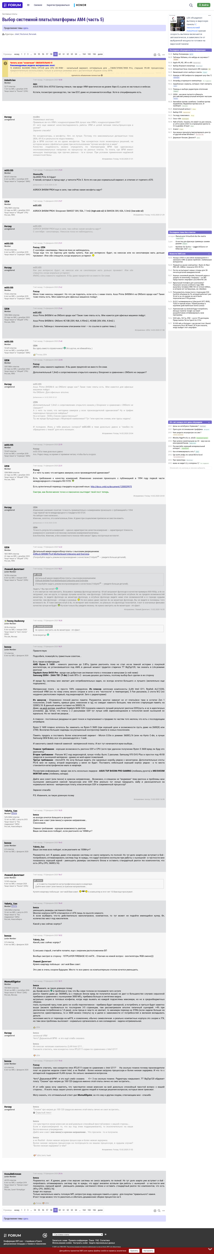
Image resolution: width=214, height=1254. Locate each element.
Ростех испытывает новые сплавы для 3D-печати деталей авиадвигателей (190, 271)
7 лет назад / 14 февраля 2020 (47, 80)
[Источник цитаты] (52, 130)
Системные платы (9, 14)
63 (72, 54)
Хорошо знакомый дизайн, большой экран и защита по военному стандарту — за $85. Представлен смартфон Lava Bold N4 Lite (191, 278)
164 (84, 54)
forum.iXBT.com (107, 1247)
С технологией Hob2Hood (193, 27)
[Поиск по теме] (159, 54)
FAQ (97, 1240)
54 (35, 54)
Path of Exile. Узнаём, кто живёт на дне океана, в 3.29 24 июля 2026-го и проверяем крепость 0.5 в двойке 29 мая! (192, 124)
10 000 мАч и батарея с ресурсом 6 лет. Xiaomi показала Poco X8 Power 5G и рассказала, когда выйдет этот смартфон (192, 325)
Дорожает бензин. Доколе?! (184, 138)
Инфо (161, 80)
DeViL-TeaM (46, 1155)
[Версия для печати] (155, 54)
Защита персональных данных (102, 1242)
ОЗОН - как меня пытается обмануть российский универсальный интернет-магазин (192, 95)
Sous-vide (177, 119)
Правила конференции (78, 1240)
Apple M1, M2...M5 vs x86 (182, 63)
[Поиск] (191, 5)
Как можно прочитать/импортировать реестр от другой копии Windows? (192, 133)
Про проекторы (179, 460)
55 (39, 54)
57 (47, 54)
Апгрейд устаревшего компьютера (187, 81)
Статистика (105, 1240)
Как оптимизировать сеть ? (184, 452)
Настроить (148, 1251)
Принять (134, 1251)
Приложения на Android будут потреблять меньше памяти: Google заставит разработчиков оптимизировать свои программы (190, 312)
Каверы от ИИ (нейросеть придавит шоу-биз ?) (192, 75)
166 (94, 54)
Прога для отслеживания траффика (188, 429)
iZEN (45, 355)
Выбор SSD (177, 112)
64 (76, 54)
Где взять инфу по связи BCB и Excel (188, 455)
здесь (25, 27)
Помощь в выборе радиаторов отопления (190, 89)
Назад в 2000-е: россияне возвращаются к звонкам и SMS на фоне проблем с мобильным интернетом (192, 260)
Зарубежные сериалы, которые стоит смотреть (192, 84)
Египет (175, 129)
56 (43, 54)
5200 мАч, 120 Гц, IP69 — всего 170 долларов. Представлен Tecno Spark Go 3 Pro (191, 319)
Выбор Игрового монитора (184, 66)
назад (16, 54)
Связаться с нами (59, 1240)
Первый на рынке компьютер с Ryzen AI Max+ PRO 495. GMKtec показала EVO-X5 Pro (191, 266)
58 (51, 54)
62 (68, 54)
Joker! (17, 34)
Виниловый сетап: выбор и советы (187, 72)
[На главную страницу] (12, 5)
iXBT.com (57, 1247)
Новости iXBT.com (177, 254)
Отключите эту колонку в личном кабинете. (187, 468)
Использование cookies (62, 1242)
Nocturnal (24, 34)
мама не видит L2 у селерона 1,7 (186, 463)
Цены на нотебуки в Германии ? (186, 426)
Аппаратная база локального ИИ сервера (190, 69)
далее (100, 54)
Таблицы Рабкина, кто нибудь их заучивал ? (191, 57)
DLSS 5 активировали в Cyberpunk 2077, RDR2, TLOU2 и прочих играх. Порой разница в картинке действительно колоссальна (191, 304)
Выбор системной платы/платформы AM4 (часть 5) (53, 19)
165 (89, 54)
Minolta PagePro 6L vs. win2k (184, 438)
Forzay (39, 355)
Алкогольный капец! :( (182, 109)
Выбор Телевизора (181, 54)
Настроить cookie (80, 1242)
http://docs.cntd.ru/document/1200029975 (111, 486)
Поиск (91, 1240)
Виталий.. (33, 34)
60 (60, 54)
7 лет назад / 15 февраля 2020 (47, 547)
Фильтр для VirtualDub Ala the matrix (191, 236)
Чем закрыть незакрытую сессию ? (187, 433)
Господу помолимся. (181, 115)
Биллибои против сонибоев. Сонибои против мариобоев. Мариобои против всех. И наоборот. (191, 104)
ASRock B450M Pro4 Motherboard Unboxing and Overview (61, 554)
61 (64, 54)
